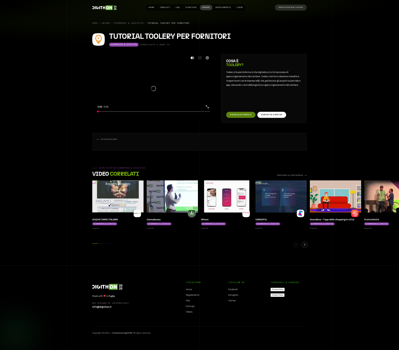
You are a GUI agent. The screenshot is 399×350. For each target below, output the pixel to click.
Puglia (111, 296)
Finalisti (165, 7)
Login (239, 7)
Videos (206, 7)
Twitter (232, 300)
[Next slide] (304, 244)
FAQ (178, 7)
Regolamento (223, 7)
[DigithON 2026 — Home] (107, 286)
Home (151, 7)
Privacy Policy (277, 289)
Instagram (233, 295)
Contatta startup (271, 114)
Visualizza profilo (241, 114)
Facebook (233, 289)
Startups (191, 7)
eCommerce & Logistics (129, 23)
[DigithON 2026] (104, 7)
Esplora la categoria (290, 175)
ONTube (106, 23)
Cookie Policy (277, 295)
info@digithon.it (102, 307)
